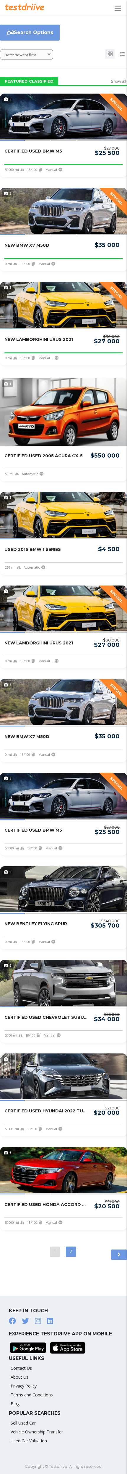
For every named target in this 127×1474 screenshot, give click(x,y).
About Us (19, 1377)
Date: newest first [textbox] (20, 54)
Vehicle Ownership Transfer (37, 1432)
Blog (15, 1403)
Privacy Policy (24, 1386)
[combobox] (26, 54)
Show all (118, 81)
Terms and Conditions (32, 1395)
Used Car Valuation (29, 1440)
